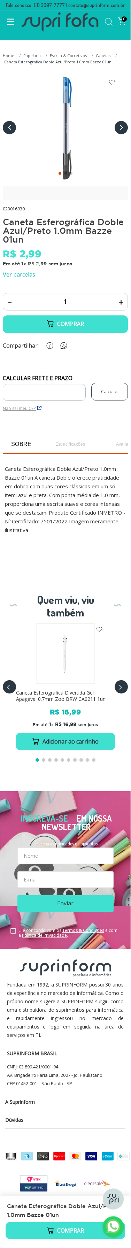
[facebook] (48, 345)
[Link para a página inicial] (9, 56)
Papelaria (32, 55)
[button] (9, 686)
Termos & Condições (83, 930)
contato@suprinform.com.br (96, 5)
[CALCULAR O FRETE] (109, 391)
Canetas (103, 55)
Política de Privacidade (44, 935)
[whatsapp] (62, 345)
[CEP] (44, 388)
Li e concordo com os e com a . (67, 933)
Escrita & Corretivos (68, 55)
